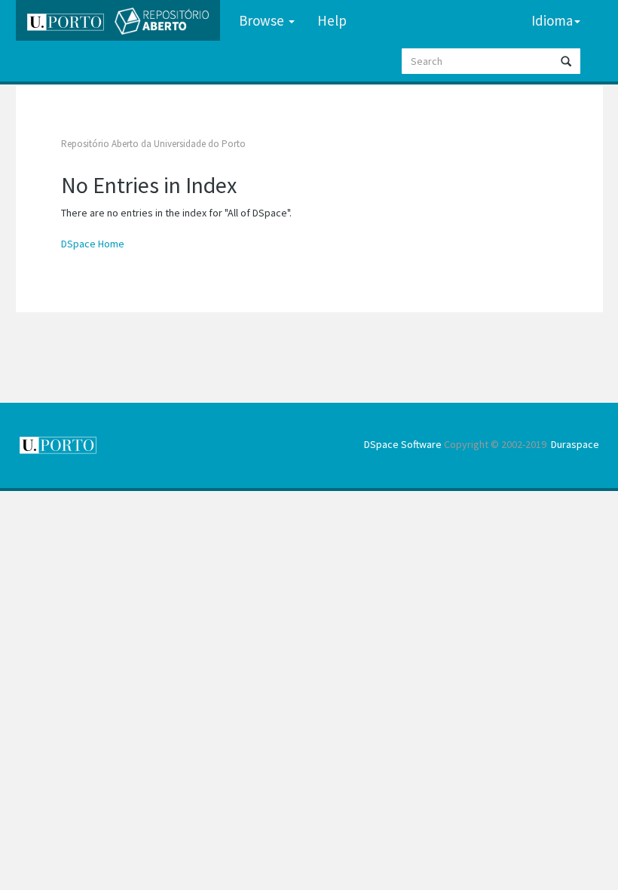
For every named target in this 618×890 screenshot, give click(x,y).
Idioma (552, 20)
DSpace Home (92, 243)
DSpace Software (403, 444)
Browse (263, 20)
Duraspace (575, 444)
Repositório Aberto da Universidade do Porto (153, 143)
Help (332, 20)
